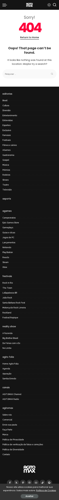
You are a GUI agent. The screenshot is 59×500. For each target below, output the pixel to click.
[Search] (55, 5)
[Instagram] (29, 483)
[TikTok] (43, 483)
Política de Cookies (46, 490)
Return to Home (29, 37)
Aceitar (29, 496)
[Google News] (49, 483)
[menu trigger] (5, 5)
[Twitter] (16, 483)
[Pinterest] (23, 483)
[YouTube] (36, 483)
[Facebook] (10, 483)
